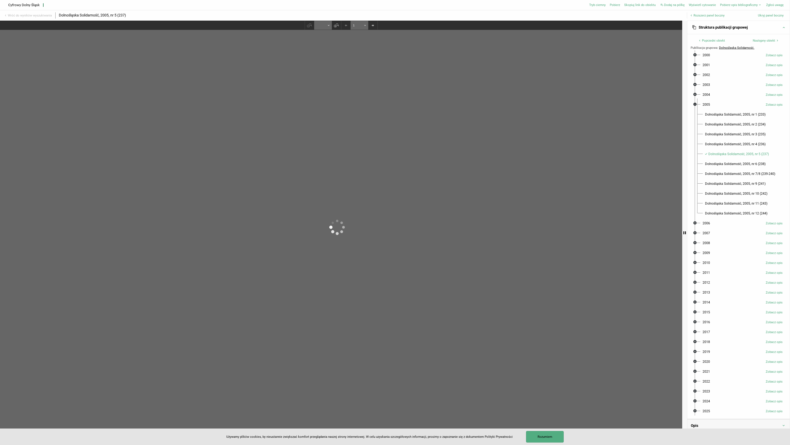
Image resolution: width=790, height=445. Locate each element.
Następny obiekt (764, 40)
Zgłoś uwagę (775, 5)
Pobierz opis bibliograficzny (739, 5)
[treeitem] (739, 55)
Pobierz (615, 5)
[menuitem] (706, 55)
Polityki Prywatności (499, 437)
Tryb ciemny (597, 5)
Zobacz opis (774, 55)
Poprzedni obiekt (713, 40)
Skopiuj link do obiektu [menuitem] (640, 5)
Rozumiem (545, 437)
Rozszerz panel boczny (709, 15)
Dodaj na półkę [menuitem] (674, 5)
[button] (738, 27)
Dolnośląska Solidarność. (736, 48)
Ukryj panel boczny (771, 15)
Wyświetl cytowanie (702, 5)
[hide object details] (684, 233)
